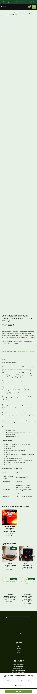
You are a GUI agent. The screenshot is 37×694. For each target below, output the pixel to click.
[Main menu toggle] (34, 7)
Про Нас (18, 648)
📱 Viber (28, 680)
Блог (18, 650)
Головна (4, 13)
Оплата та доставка (18, 668)
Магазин (10, 13)
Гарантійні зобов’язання (18, 672)
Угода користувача (18, 664)
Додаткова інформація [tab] (9, 362)
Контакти (18, 652)
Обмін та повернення (18, 670)
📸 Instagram (18, 685)
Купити (18, 691)
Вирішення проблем (18, 666)
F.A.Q (18, 646)
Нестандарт (31, 351)
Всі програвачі (23, 351)
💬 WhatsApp (19, 680)
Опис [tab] (3, 359)
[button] (25, 7)
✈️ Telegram (10, 680)
